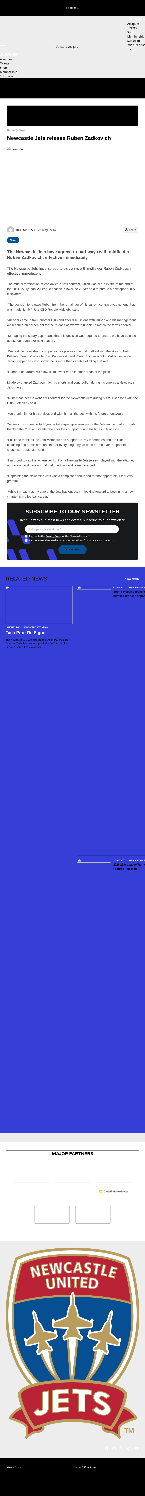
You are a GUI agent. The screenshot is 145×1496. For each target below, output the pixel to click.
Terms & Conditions (85, 1467)
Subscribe (72, 549)
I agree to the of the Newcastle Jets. (59, 536)
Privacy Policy (54, 536)
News (22, 130)
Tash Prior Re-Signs (25, 632)
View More (132, 578)
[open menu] (2, 47)
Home (10, 130)
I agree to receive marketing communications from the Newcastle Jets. (72, 540)
